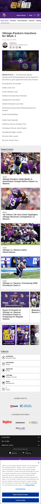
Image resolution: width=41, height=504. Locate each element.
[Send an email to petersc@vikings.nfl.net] (20, 47)
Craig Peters (12, 43)
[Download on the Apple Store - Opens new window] (13, 452)
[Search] (34, 15)
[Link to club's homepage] (4, 14)
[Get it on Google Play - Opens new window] (27, 453)
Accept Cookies (20, 500)
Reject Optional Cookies (20, 494)
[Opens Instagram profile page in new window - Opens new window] (17, 47)
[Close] (38, 463)
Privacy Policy (13, 485)
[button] (20, 60)
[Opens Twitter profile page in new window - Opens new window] (13, 47)
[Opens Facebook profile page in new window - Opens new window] (10, 47)
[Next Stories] (37, 335)
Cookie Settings (20, 489)
